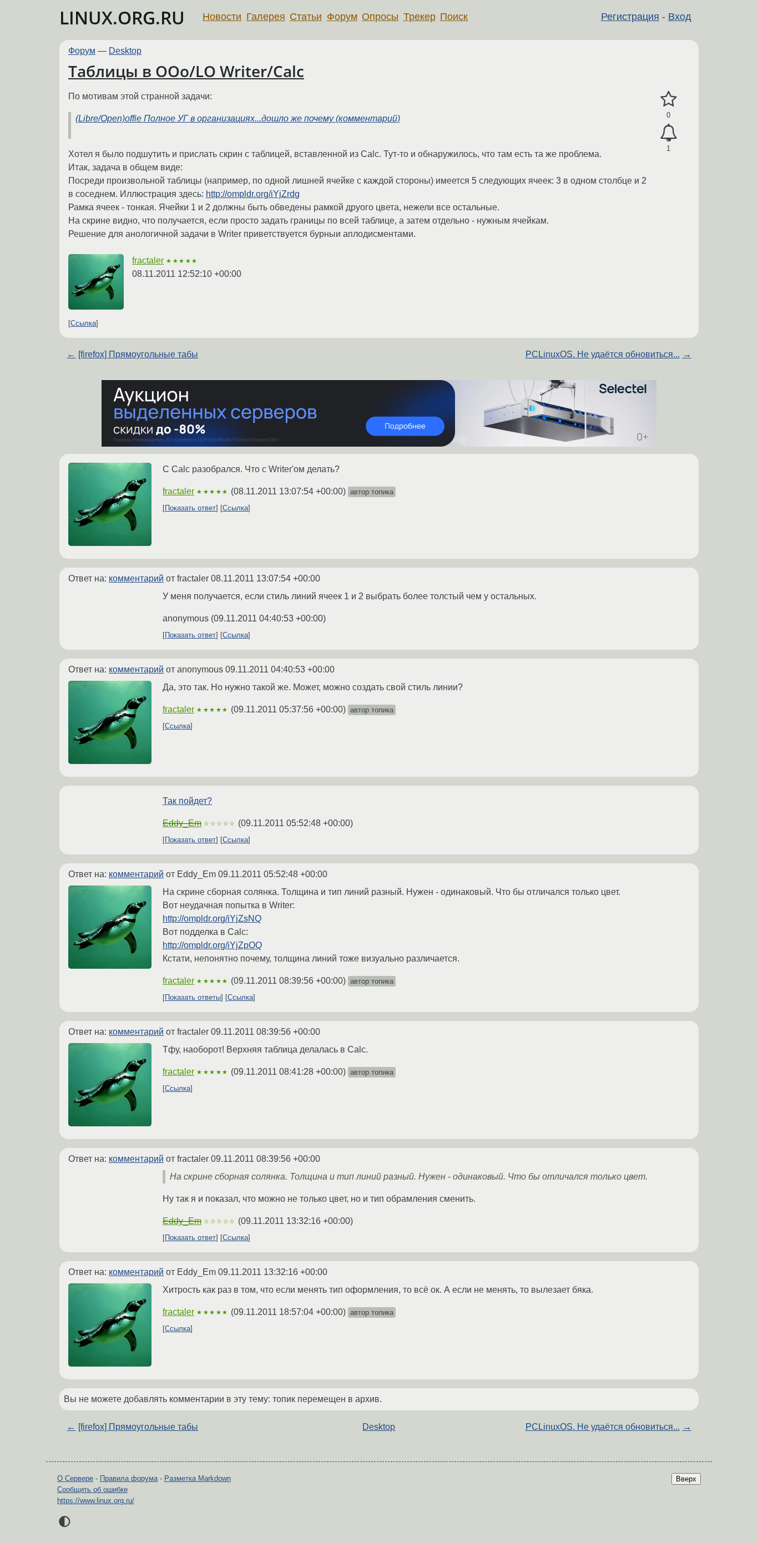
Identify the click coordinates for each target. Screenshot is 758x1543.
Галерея (265, 16)
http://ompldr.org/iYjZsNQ (212, 918)
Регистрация (630, 16)
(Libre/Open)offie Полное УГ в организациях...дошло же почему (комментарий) (237, 118)
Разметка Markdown (197, 1478)
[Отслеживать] (668, 133)
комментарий (136, 578)
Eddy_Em (182, 823)
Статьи (306, 16)
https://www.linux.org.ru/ (95, 1500)
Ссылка (83, 323)
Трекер (419, 16)
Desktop (125, 50)
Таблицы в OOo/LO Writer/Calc (186, 71)
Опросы (380, 16)
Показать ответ (190, 508)
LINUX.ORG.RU (122, 17)
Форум (342, 16)
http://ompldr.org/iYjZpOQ (212, 945)
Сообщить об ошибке (92, 1489)
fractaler (148, 260)
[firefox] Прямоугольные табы (138, 354)
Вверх (686, 1479)
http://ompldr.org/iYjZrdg (253, 194)
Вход (679, 16)
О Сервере (75, 1478)
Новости (222, 16)
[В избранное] (668, 99)
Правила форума (129, 1478)
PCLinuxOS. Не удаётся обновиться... (602, 354)
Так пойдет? (187, 801)
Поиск (454, 16)
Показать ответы (193, 997)
